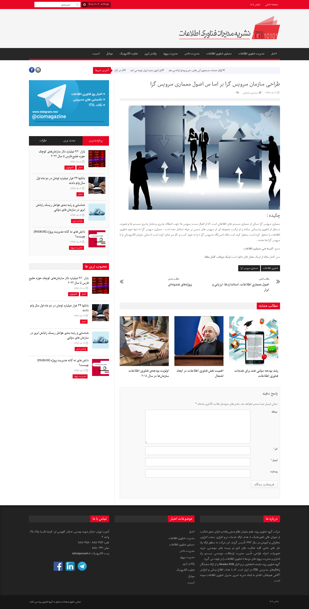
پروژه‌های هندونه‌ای (180, 282)
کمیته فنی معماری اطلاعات (258, 248)
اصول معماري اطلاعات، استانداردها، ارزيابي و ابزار (240, 285)
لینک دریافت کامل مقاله (217, 257)
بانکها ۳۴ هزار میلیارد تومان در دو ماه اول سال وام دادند (60, 181)
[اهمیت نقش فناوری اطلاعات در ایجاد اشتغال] (200, 341)
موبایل (109, 53)
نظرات (43, 140)
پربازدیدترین (96, 140)
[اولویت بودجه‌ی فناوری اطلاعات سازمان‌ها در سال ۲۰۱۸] (145, 341)
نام (275, 449)
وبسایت (274, 471)
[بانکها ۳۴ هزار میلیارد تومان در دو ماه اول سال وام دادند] (96, 185)
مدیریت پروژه (170, 53)
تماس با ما (255, 4)
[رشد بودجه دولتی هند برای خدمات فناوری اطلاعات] (254, 341)
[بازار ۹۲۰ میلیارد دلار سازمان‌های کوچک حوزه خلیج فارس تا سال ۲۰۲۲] (96, 158)
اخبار (274, 53)
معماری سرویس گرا (249, 268)
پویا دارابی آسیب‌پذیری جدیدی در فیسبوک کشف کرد (241, 70)
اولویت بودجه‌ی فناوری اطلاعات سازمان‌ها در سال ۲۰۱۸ (148, 373)
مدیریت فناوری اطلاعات (251, 53)
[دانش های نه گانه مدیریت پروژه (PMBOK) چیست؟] (96, 238)
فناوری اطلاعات (270, 268)
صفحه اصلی (271, 4)
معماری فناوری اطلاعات (219, 53)
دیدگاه (275, 412)
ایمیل (274, 460)
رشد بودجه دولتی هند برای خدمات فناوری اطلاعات (256, 373)
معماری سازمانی (250, 93)
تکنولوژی (70, 167)
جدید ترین (69, 140)
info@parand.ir (81, 553)
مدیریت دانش (192, 53)
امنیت (96, 53)
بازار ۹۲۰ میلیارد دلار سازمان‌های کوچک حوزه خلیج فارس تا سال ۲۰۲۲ (62, 154)
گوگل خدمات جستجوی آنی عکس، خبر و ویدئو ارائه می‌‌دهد (183, 70)
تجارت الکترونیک (129, 53)
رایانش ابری (151, 53)
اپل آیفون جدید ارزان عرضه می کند (133, 70)
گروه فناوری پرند (45, 602)
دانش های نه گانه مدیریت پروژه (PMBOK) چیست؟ (59, 234)
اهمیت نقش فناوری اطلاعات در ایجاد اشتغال (199, 373)
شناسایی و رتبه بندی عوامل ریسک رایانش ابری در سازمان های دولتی (60, 207)
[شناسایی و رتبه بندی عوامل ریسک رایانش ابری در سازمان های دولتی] (96, 212)
